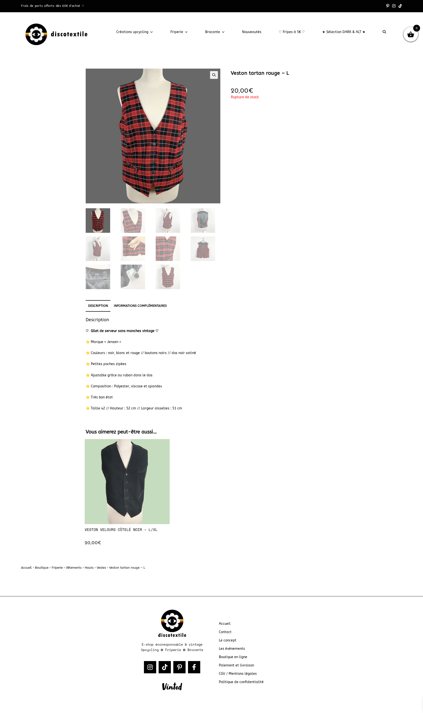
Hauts (89, 567)
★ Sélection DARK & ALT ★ (343, 32)
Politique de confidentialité (241, 682)
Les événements (232, 649)
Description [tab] (98, 305)
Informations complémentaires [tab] (140, 305)
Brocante (212, 32)
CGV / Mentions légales (238, 674)
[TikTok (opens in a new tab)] (399, 6)
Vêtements (74, 567)
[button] (214, 75)
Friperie (176, 32)
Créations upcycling (132, 32)
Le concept (227, 640)
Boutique (41, 567)
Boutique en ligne (233, 657)
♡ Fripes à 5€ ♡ (292, 32)
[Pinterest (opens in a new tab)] (388, 6)
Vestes (101, 567)
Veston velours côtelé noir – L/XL (121, 529)
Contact (225, 632)
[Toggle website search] (384, 32)
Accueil (26, 567)
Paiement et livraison (236, 665)
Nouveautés (251, 32)
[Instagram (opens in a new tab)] (394, 6)
